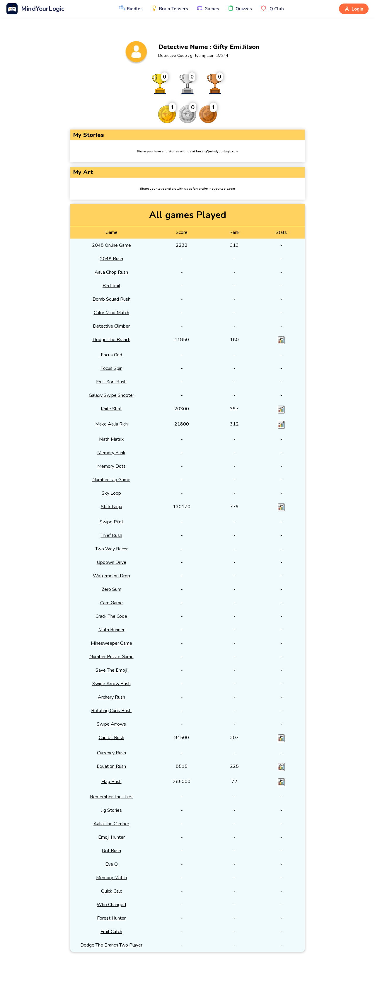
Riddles (135, 9)
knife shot (111, 409)
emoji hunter (111, 837)
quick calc (111, 891)
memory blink (111, 453)
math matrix (111, 439)
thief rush (111, 535)
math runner (111, 630)
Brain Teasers (173, 9)
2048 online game (111, 245)
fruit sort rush (111, 382)
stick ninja (111, 506)
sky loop (111, 493)
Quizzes (244, 9)
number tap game (111, 480)
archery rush (111, 697)
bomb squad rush (111, 299)
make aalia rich (111, 424)
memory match (111, 877)
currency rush (111, 753)
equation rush (111, 766)
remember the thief (111, 797)
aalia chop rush (111, 272)
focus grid (111, 355)
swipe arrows (111, 724)
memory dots (111, 466)
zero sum (111, 589)
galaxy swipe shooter (111, 395)
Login (357, 8)
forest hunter (111, 918)
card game (111, 603)
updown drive (111, 562)
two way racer (111, 549)
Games (211, 9)
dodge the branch (111, 339)
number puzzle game (111, 657)
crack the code (111, 616)
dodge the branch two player (111, 945)
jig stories (111, 810)
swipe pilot (111, 522)
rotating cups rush (111, 710)
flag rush (111, 781)
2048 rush (111, 259)
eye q (111, 864)
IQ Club (276, 9)
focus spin (111, 368)
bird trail (111, 286)
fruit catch (111, 931)
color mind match (111, 312)
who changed (111, 904)
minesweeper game (111, 643)
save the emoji (111, 670)
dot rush (111, 851)
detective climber (111, 326)
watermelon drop (111, 576)
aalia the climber (111, 824)
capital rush (111, 737)
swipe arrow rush (111, 683)
